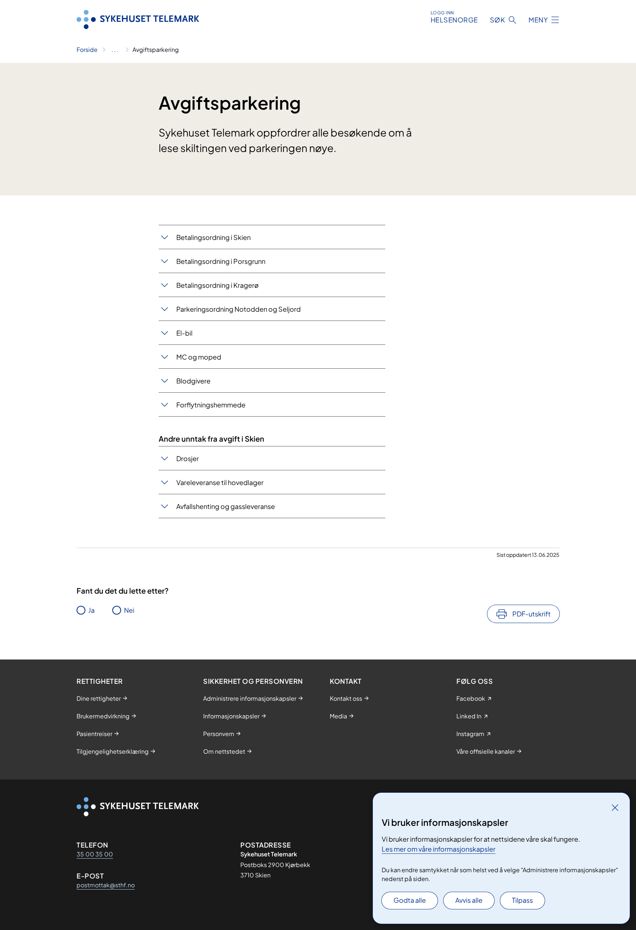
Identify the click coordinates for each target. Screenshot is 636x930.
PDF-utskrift (531, 613)
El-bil (184, 333)
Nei (129, 610)
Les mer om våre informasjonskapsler (438, 849)
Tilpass (522, 900)
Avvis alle (469, 900)
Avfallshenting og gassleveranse (225, 506)
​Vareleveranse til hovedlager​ (220, 482)
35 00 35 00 (95, 854)
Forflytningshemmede (210, 404)
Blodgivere (193, 380)
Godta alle (409, 900)
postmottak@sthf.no (106, 885)
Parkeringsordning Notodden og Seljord (238, 309)
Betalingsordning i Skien (213, 237)
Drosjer (187, 458)
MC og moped (198, 357)
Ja (91, 610)
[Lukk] (615, 807)
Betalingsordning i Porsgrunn (221, 261)
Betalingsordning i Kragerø (217, 285)
